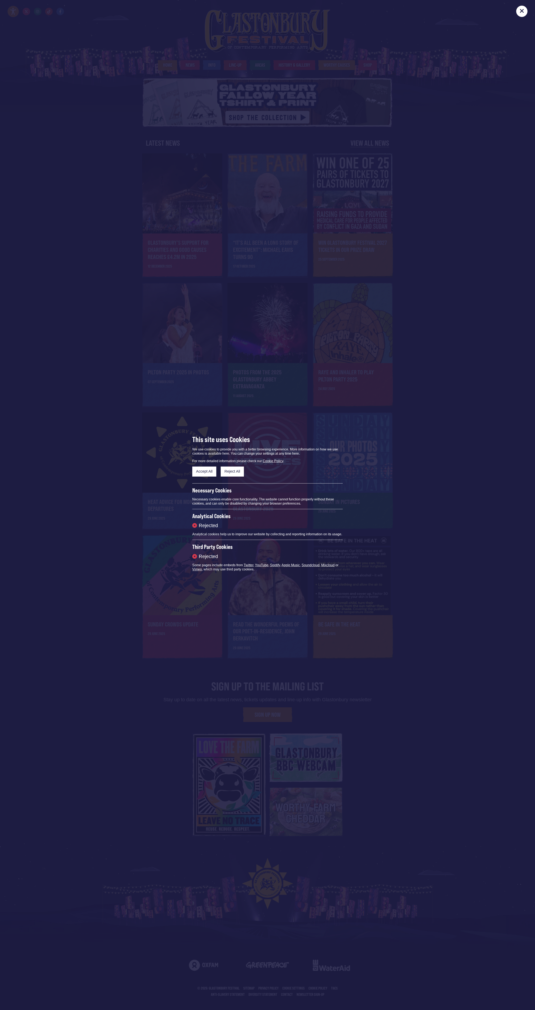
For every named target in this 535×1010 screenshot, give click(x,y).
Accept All (204, 471)
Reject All (232, 471)
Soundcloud (311, 565)
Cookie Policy (273, 461)
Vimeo (197, 569)
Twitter (248, 565)
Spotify (275, 565)
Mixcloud (328, 565)
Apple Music (291, 565)
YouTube (261, 565)
